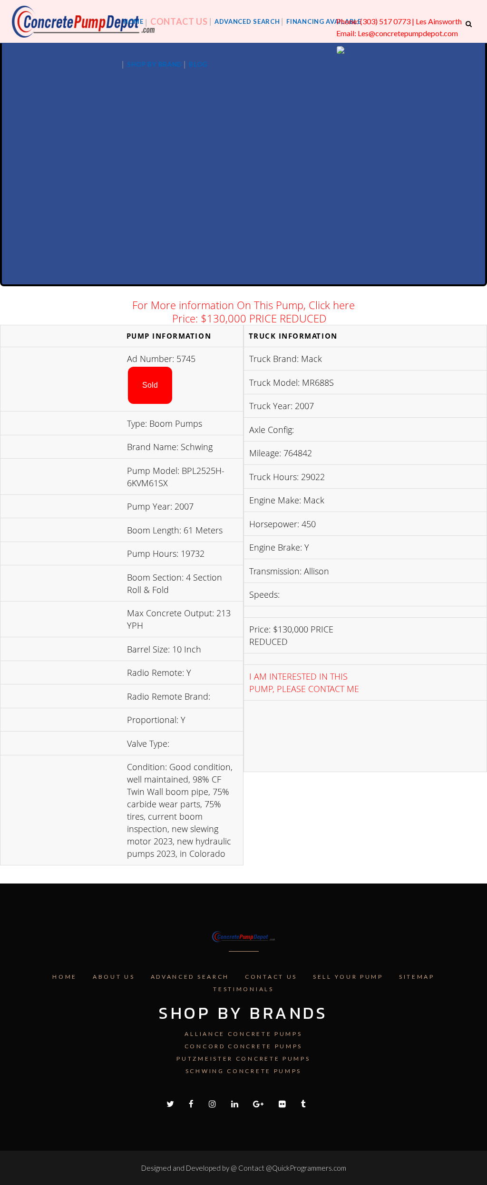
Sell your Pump (348, 976)
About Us (114, 976)
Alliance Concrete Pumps (243, 1033)
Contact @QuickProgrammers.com (292, 1168)
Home (64, 976)
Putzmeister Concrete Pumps (243, 1058)
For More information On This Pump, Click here (243, 305)
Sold (150, 385)
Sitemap (417, 976)
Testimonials (243, 989)
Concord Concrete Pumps (243, 1046)
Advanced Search (190, 976)
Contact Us (271, 976)
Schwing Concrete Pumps (243, 1071)
